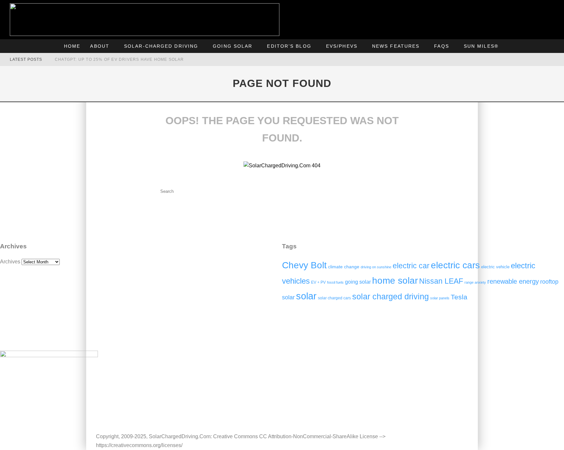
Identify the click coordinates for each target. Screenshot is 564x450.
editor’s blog (289, 46)
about (99, 46)
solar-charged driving (161, 46)
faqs (441, 46)
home (72, 46)
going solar (232, 46)
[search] (223, 191)
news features (395, 46)
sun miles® (481, 46)
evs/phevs (341, 46)
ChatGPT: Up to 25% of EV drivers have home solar (119, 59)
